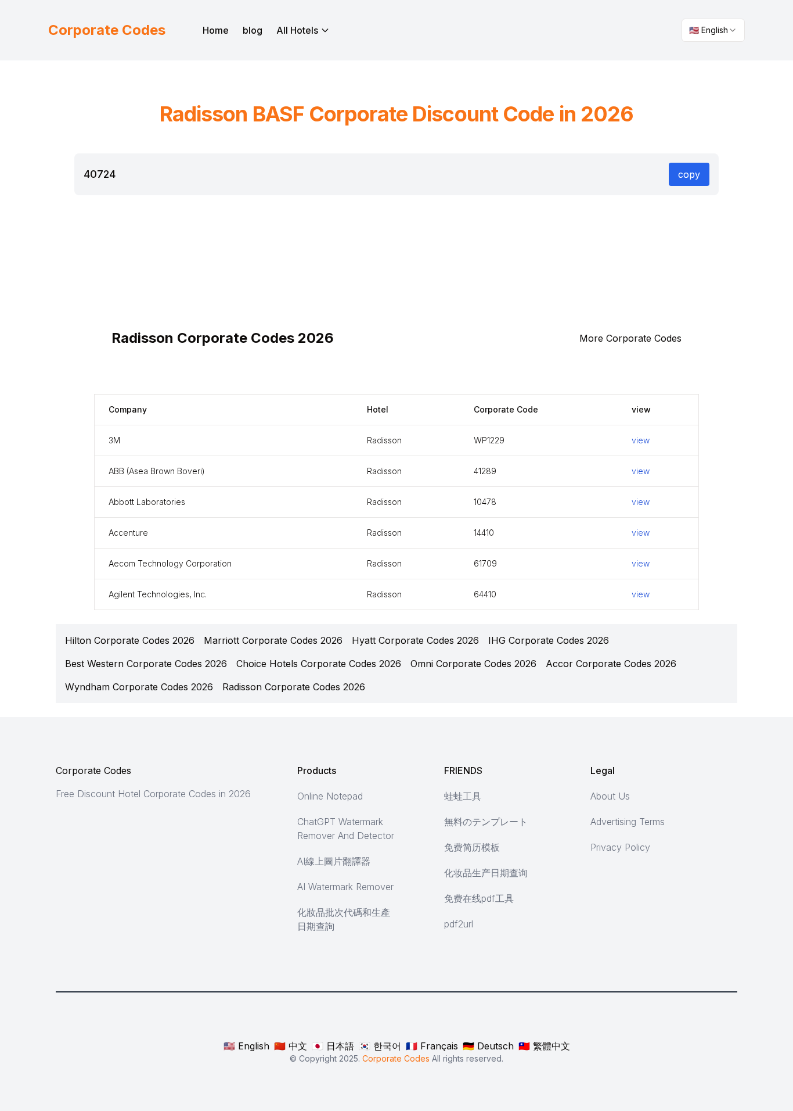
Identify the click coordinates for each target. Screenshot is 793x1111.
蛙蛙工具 (462, 796)
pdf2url (458, 924)
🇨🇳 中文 (290, 1046)
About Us (610, 796)
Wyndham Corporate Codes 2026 (139, 687)
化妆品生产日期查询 (486, 873)
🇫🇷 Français (432, 1046)
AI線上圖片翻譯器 (333, 861)
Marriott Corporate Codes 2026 (273, 640)
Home (216, 30)
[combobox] (713, 30)
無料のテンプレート (486, 821)
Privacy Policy (620, 847)
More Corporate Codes (630, 338)
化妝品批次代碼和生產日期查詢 (343, 919)
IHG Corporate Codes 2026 (548, 640)
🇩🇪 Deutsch (488, 1046)
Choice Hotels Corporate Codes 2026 (318, 663)
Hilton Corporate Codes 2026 (129, 640)
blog (252, 30)
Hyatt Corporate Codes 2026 (415, 640)
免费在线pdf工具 (479, 898)
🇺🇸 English (246, 1046)
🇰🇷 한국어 (380, 1046)
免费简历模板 (472, 847)
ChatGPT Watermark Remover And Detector (345, 828)
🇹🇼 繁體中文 (544, 1046)
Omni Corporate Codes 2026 (473, 663)
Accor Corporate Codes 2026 (611, 663)
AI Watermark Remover (345, 887)
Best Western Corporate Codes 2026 (146, 663)
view (641, 440)
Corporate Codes (93, 770)
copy (689, 174)
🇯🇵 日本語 (333, 1046)
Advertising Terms (627, 821)
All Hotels (297, 30)
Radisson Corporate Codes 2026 (293, 687)
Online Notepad (330, 796)
